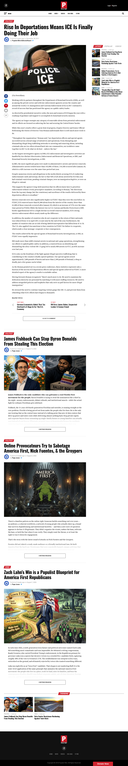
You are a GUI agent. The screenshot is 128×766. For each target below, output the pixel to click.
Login (109, 5)
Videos (63, 13)
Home (50, 13)
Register (114, 5)
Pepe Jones (16, 351)
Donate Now (103, 764)
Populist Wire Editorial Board (21, 40)
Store (78, 13)
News (56, 13)
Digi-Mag (70, 13)
